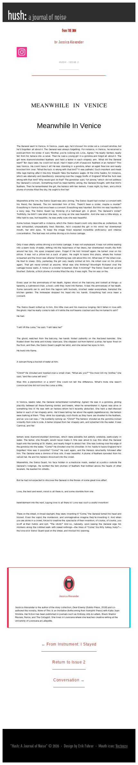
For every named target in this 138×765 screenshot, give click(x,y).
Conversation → (69, 680)
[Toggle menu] (123, 37)
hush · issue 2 (69, 62)
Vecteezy (122, 746)
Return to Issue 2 (69, 662)
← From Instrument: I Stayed (69, 644)
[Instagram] (22, 52)
